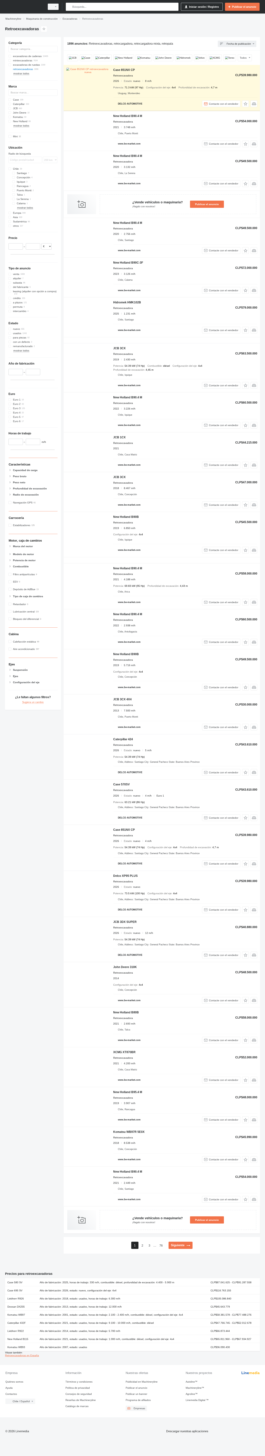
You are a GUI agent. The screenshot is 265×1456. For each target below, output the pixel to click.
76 (161, 1245)
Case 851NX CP (124, 69)
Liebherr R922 (15, 1331)
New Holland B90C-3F (128, 262)
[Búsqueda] (69, 6)
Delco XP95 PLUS (125, 875)
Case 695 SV (14, 1290)
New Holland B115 (17, 1339)
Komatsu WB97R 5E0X (129, 1131)
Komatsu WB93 (16, 1347)
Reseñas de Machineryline (80, 1400)
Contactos (11, 1393)
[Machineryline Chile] (24, 7)
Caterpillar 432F (16, 1322)
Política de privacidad (77, 1387)
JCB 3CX (119, 348)
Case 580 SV (14, 1282)
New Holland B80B (126, 1012)
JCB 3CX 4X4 (122, 699)
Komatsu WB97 (16, 1314)
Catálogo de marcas (77, 1406)
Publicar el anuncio (207, 204)
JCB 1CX (119, 437)
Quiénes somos (14, 1381)
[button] (245, 103)
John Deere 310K (125, 967)
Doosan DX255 (16, 1306)
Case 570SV (121, 784)
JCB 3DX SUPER (125, 921)
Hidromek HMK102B (127, 302)
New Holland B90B (126, 516)
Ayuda (9, 1387)
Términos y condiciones (78, 1381)
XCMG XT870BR (124, 1052)
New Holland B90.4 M (127, 115)
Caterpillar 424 (123, 739)
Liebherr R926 (15, 1298)
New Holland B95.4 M (127, 1092)
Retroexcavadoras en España (22, 1355)
